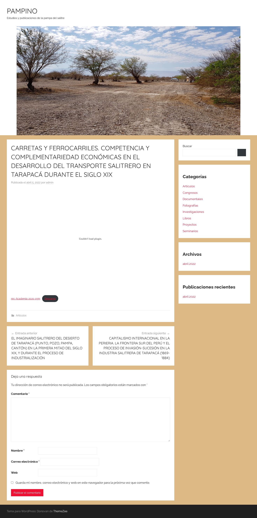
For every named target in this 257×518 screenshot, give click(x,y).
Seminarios (190, 231)
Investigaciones (193, 212)
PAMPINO (22, 10)
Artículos (21, 315)
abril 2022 (189, 264)
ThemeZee (60, 511)
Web (14, 472)
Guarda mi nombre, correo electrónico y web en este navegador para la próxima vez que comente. (83, 482)
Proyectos (190, 224)
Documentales (193, 199)
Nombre (17, 450)
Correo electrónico (25, 461)
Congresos (190, 192)
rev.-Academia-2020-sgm (25, 298)
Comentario (20, 394)
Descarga (50, 298)
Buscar (187, 146)
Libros (187, 218)
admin (49, 182)
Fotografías (190, 205)
